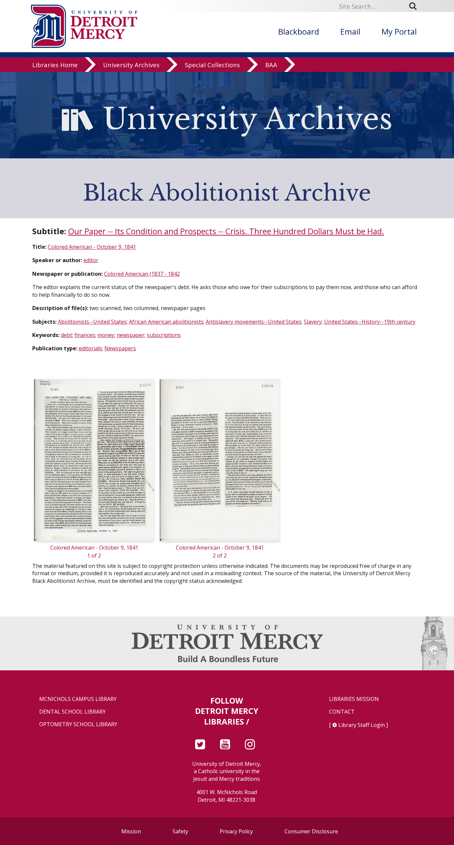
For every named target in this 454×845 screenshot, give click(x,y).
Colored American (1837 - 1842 (142, 273)
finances (84, 335)
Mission (131, 831)
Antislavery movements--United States (253, 321)
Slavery (313, 321)
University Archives (131, 65)
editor (90, 260)
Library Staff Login (361, 725)
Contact (342, 712)
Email (350, 31)
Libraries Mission (354, 699)
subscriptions (164, 335)
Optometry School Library (78, 724)
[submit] (415, 6)
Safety (180, 831)
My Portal (399, 31)
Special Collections (212, 65)
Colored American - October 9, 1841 (92, 247)
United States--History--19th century (369, 321)
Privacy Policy (236, 831)
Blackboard (298, 31)
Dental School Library (72, 712)
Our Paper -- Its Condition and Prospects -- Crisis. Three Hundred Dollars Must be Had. (226, 231)
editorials (90, 348)
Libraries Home (55, 65)
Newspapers (120, 348)
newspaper (131, 335)
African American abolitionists (166, 321)
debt (66, 335)
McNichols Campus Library (78, 699)
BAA (271, 65)
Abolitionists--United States (92, 321)
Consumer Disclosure (311, 831)
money (105, 335)
